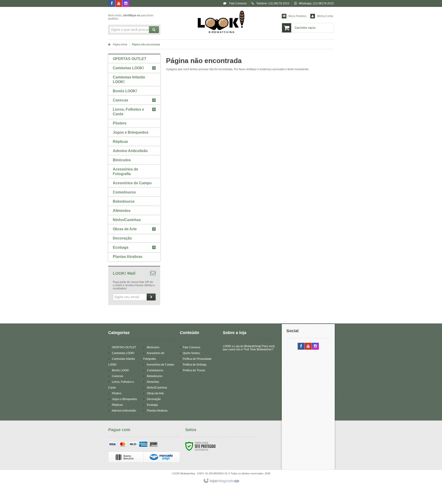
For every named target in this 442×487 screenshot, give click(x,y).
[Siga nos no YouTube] (308, 346)
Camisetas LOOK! (123, 353)
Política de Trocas (194, 370)
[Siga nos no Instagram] (125, 3)
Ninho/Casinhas (157, 387)
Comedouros (155, 370)
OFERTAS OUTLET (124, 347)
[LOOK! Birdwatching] (221, 22)
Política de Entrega (194, 364)
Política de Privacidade (197, 358)
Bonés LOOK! (120, 370)
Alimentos (153, 381)
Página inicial (120, 44)
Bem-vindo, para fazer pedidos (131, 17)
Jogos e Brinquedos (124, 399)
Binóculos (153, 347)
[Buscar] (154, 29)
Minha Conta (325, 16)
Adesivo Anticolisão (124, 410)
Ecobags (152, 404)
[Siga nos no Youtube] (118, 3)
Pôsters (116, 393)
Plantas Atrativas (157, 410)
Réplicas (117, 404)
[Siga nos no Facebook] (111, 3)
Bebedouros (154, 376)
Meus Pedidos (297, 16)
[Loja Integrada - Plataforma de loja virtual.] (221, 481)
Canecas (117, 376)
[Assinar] (151, 297)
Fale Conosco (238, 3)
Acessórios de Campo (160, 364)
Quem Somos (191, 353)
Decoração (154, 399)
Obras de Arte (155, 393)
